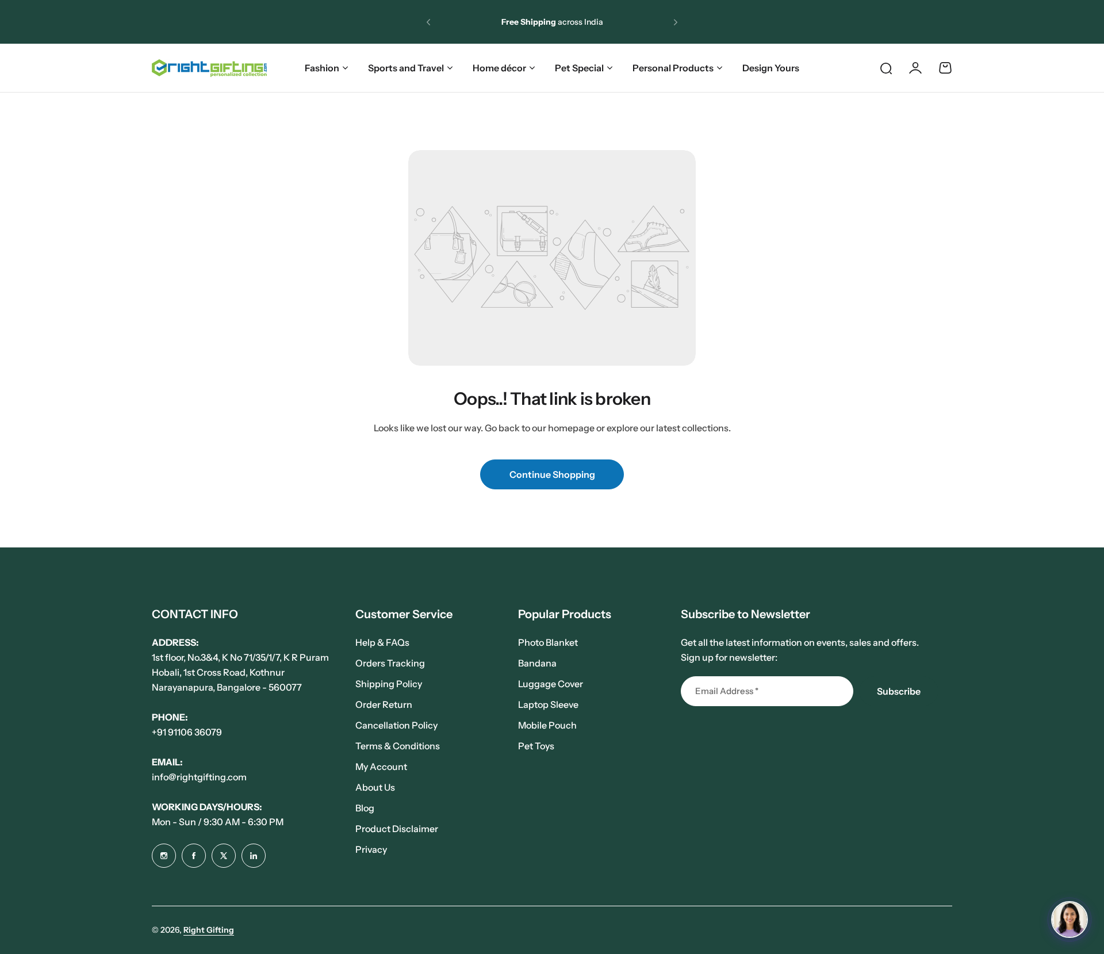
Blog (364, 808)
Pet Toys (536, 746)
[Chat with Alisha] (1069, 919)
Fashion (322, 68)
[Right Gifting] (209, 68)
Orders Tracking (390, 663)
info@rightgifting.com (199, 777)
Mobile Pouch (547, 725)
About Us (375, 787)
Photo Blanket (548, 642)
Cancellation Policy (396, 725)
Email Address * (726, 690)
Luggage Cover (550, 683)
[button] (428, 21)
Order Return (383, 704)
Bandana (537, 663)
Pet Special (579, 68)
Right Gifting (208, 930)
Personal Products (673, 68)
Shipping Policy (388, 683)
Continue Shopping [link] (552, 474)
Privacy (371, 849)
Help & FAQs (382, 642)
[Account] (915, 68)
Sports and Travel (406, 68)
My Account (381, 766)
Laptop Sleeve (548, 704)
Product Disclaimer (396, 828)
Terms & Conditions (397, 746)
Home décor (499, 68)
